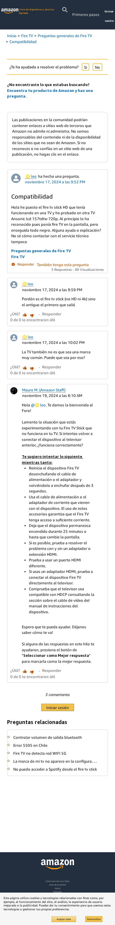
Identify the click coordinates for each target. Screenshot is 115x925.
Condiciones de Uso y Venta (58, 881)
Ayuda (57, 888)
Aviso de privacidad (57, 885)
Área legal (57, 892)
